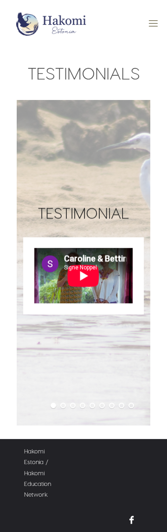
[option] (83, 263)
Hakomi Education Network (37, 483)
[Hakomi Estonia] (51, 23)
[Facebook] (131, 519)
